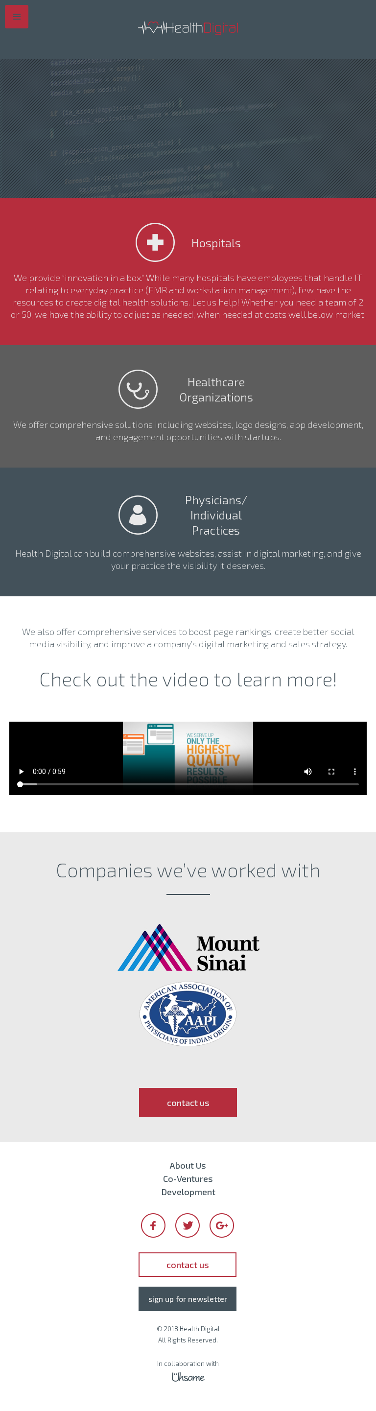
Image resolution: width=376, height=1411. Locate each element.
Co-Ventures (188, 1178)
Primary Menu (16, 16)
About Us (188, 1165)
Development (188, 1191)
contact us (188, 1102)
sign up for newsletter (187, 1298)
